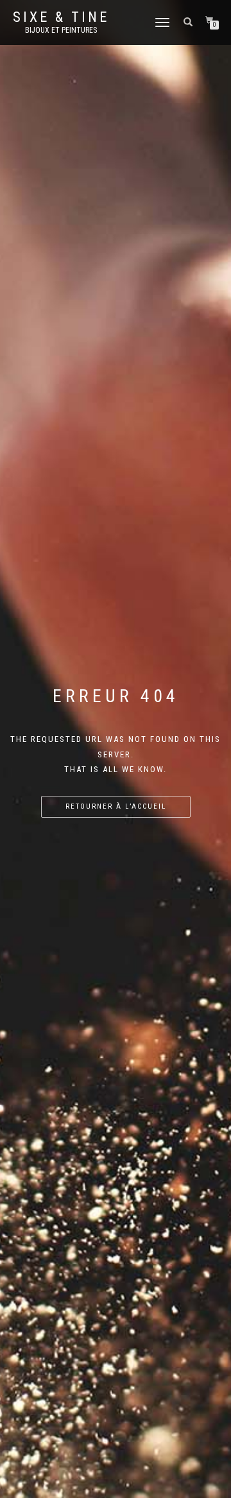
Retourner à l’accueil (115, 806)
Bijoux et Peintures (61, 30)
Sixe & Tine (61, 17)
